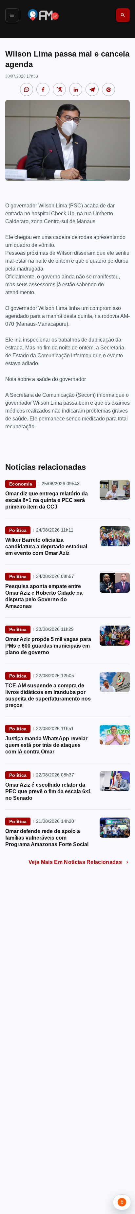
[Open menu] (12, 15)
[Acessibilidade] (122, 1202)
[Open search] (123, 15)
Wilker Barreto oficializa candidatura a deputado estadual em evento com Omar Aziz (46, 546)
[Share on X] (59, 89)
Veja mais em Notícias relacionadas (75, 862)
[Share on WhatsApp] (26, 89)
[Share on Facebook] (42, 89)
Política (18, 530)
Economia (20, 484)
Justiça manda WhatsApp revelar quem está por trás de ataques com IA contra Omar (46, 745)
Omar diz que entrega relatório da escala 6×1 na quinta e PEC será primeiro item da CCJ (46, 500)
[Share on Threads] (108, 89)
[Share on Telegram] (92, 89)
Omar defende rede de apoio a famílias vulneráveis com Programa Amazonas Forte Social (46, 837)
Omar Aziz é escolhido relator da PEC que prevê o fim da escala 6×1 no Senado (48, 791)
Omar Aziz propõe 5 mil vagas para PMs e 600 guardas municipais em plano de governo (48, 645)
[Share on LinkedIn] (75, 89)
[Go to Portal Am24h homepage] (43, 15)
